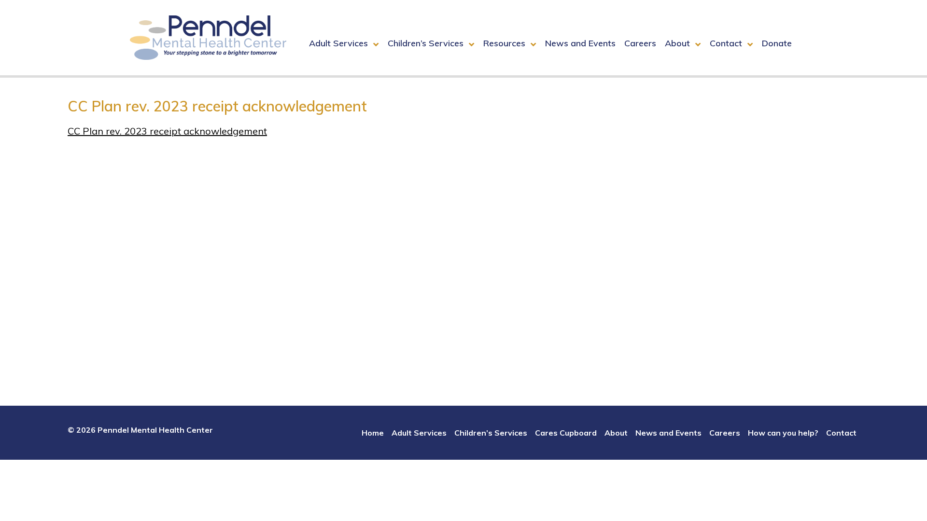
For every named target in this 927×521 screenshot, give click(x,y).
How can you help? (783, 433)
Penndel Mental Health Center (208, 37)
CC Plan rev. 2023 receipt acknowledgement (167, 131)
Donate (777, 43)
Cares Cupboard (566, 433)
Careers (640, 43)
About (677, 43)
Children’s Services (426, 43)
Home (373, 433)
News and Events (580, 43)
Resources (504, 43)
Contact (726, 43)
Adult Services (338, 43)
